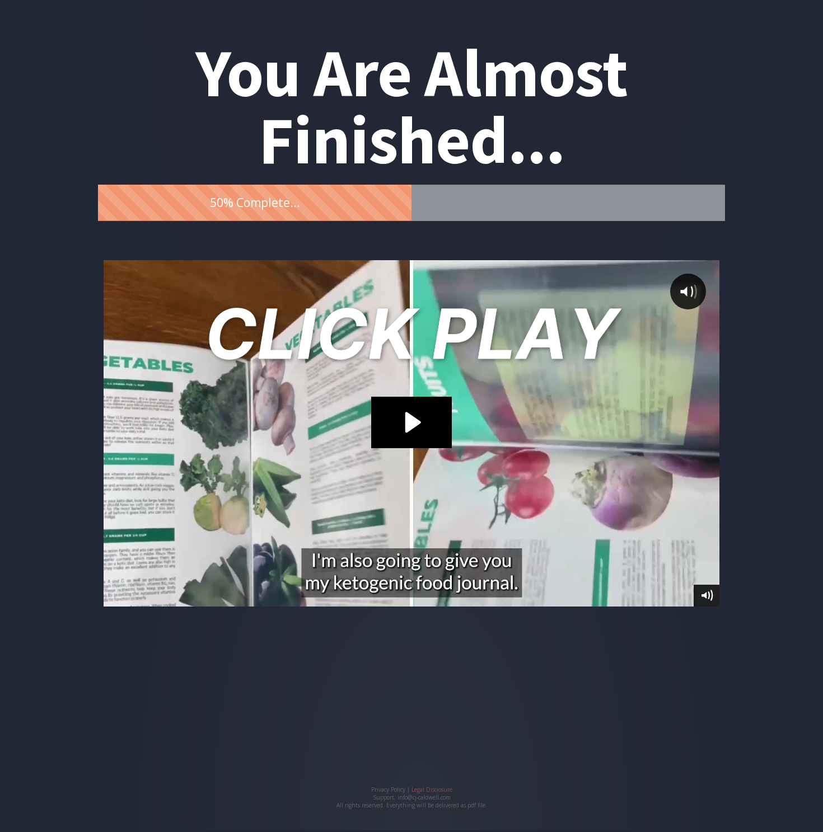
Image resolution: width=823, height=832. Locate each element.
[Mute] (706, 596)
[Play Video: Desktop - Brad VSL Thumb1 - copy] (411, 422)
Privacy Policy (388, 789)
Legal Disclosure (432, 789)
